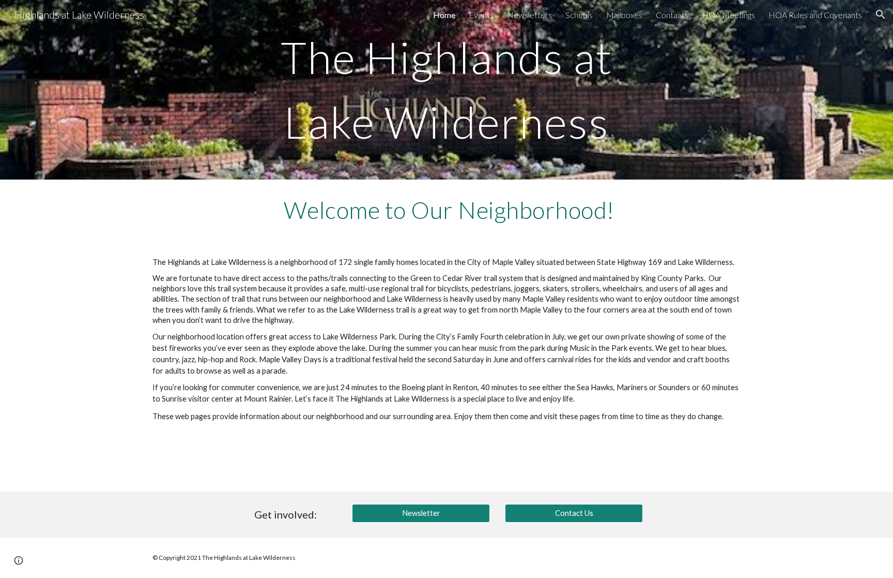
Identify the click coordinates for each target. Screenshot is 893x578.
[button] (880, 14)
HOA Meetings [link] (728, 15)
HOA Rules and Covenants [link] (815, 15)
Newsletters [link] (529, 15)
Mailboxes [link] (624, 15)
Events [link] (481, 15)
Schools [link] (579, 15)
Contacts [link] (672, 15)
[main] (446, 90)
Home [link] (444, 15)
